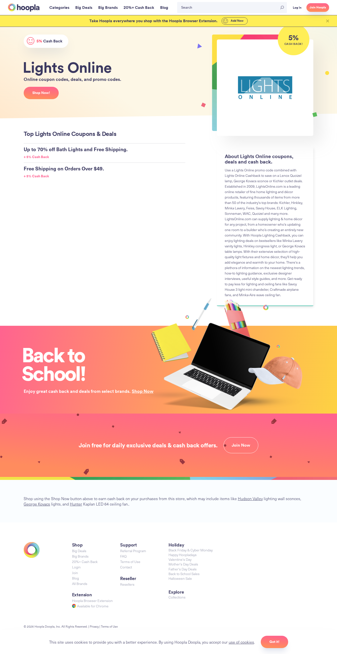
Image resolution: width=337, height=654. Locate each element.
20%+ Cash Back (85, 561)
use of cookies (241, 642)
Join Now (241, 445)
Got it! (274, 641)
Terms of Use (130, 561)
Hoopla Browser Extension (92, 600)
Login (76, 567)
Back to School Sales (184, 573)
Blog (75, 578)
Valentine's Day (179, 559)
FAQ (123, 556)
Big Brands (80, 556)
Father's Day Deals (182, 569)
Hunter (76, 504)
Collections (177, 597)
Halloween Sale (180, 578)
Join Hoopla (318, 7)
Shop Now (142, 391)
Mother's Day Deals (183, 564)
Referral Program (133, 550)
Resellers (127, 584)
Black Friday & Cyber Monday (190, 550)
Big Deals (79, 550)
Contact (126, 567)
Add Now (236, 20)
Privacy (94, 626)
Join (75, 572)
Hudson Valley (250, 498)
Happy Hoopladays (182, 554)
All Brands (79, 583)
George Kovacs (37, 504)
